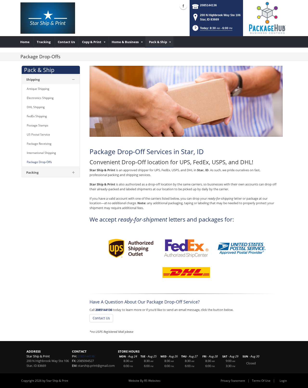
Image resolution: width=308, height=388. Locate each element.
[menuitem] (25, 42)
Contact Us (101, 318)
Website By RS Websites (144, 381)
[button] (212, 29)
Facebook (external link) (183, 5)
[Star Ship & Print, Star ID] (47, 18)
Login (283, 381)
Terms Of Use (261, 381)
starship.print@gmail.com (96, 365)
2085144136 (208, 5)
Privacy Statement (233, 381)
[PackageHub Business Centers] (267, 17)
